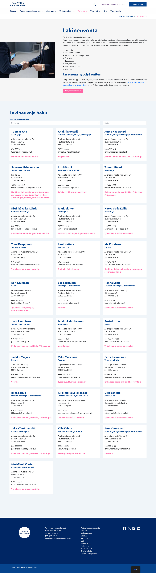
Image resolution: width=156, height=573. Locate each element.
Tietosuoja (85, 546)
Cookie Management (89, 553)
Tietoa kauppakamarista (30, 11)
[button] (95, 4)
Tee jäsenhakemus (73, 91)
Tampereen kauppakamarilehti (112, 4)
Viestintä (94, 11)
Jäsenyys (50, 11)
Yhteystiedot (115, 11)
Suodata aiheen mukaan (19, 119)
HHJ (105, 11)
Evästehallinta (86, 551)
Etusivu (13, 11)
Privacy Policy (86, 548)
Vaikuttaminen (65, 11)
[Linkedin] (138, 528)
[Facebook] (124, 528)
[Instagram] (134, 528)
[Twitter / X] (129, 528)
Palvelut (81, 11)
